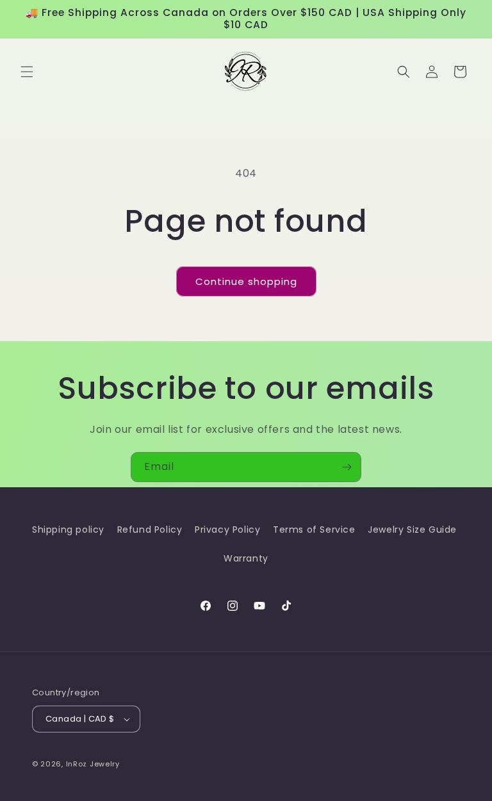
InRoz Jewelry (93, 764)
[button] (27, 72)
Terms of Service (314, 529)
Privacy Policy (227, 529)
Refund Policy (150, 529)
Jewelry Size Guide (412, 529)
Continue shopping (246, 281)
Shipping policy (68, 529)
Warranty (246, 558)
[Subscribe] (346, 467)
